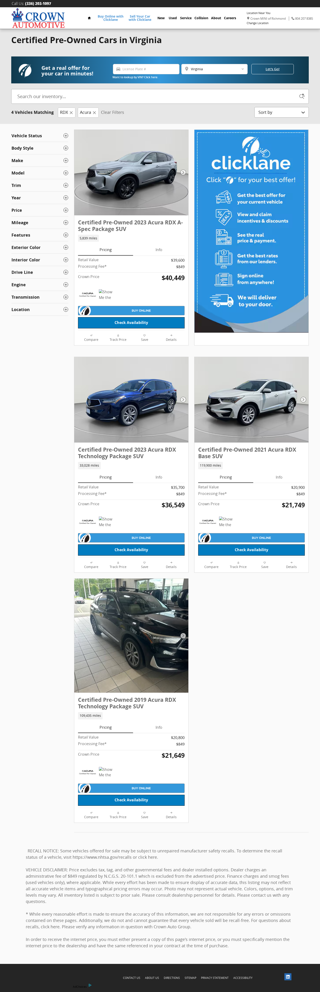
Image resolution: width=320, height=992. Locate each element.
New (161, 18)
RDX (64, 112)
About (216, 18)
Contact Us (131, 978)
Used (173, 18)
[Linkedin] (289, 978)
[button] (280, 20)
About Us (152, 978)
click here (147, 857)
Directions (172, 978)
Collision (201, 18)
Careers (230, 18)
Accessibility (243, 978)
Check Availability (131, 322)
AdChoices (79, 987)
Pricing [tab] (106, 249)
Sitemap (190, 978)
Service (186, 18)
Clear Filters (112, 112)
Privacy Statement (215, 978)
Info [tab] (159, 249)
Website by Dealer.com (48, 978)
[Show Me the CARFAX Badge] (228, 522)
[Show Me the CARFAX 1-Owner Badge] (107, 295)
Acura (85, 112)
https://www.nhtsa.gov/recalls (102, 857)
